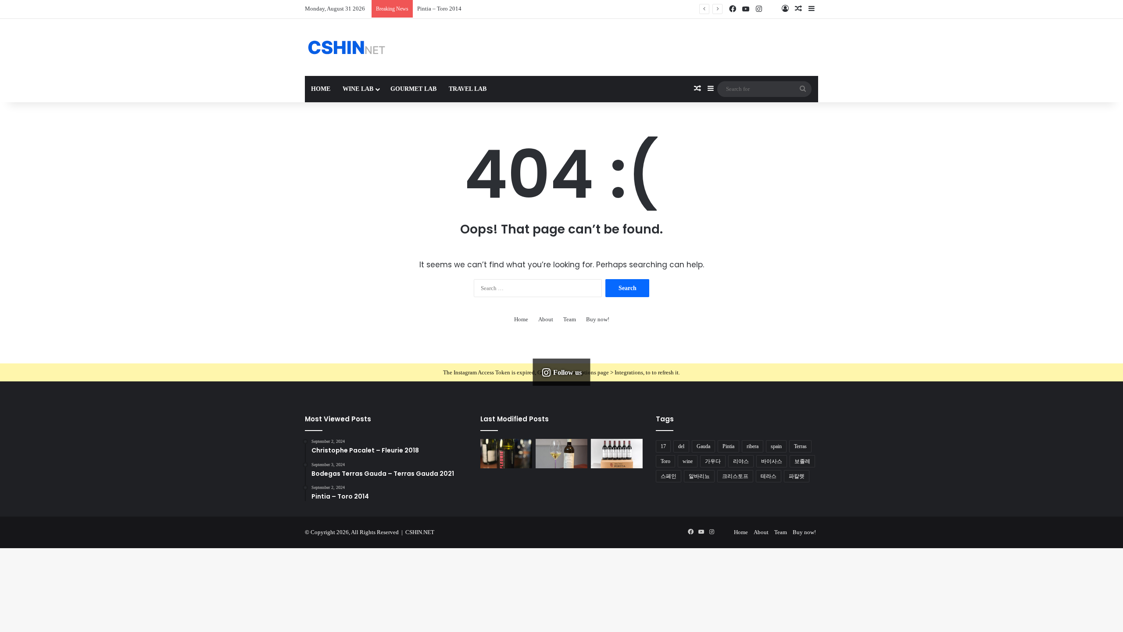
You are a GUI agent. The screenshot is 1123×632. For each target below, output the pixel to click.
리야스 (741, 461)
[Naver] (772, 9)
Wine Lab (358, 89)
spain (776, 446)
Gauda (703, 446)
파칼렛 (797, 476)
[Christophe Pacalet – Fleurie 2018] (506, 453)
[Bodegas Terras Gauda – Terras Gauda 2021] (561, 453)
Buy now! (597, 319)
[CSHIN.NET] (346, 47)
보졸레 (802, 461)
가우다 (713, 461)
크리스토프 (735, 476)
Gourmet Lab (413, 89)
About (545, 319)
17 (663, 446)
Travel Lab (467, 89)
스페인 (668, 476)
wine (688, 461)
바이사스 (771, 461)
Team (569, 319)
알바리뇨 (699, 476)
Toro (665, 461)
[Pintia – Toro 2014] (617, 453)
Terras (800, 446)
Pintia (728, 446)
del (681, 446)
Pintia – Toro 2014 (439, 8)
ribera (752, 446)
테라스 (768, 476)
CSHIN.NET (419, 532)
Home (320, 89)
